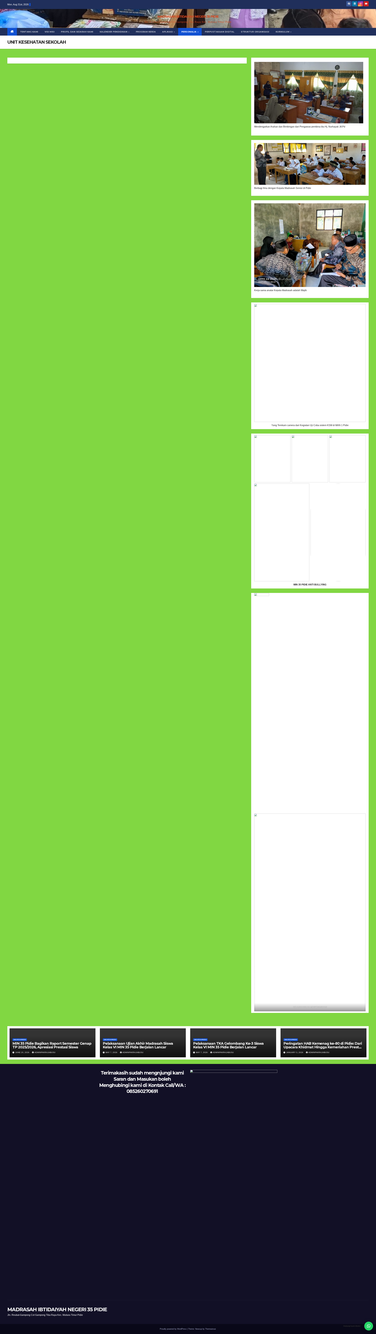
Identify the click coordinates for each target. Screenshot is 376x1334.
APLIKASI (168, 31)
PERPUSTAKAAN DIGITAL (219, 31)
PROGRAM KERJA (146, 31)
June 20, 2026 (22, 1052)
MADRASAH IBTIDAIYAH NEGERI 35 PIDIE (188, 17)
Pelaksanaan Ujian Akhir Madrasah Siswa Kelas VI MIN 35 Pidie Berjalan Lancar (138, 1045)
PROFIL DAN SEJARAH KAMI (77, 31)
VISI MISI (50, 31)
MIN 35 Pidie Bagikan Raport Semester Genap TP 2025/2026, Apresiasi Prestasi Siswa (51, 1045)
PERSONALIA (189, 31)
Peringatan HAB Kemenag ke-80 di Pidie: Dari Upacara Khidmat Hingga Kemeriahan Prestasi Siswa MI (323, 1047)
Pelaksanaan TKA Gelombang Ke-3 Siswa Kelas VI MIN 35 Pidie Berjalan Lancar (228, 1045)
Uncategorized (19, 1039)
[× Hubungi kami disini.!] (368, 1326)
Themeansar (210, 1329)
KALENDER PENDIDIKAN (114, 31)
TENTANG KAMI (29, 31)
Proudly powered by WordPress (173, 1329)
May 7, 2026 (112, 1052)
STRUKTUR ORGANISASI (255, 31)
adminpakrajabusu (45, 1052)
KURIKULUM (283, 31)
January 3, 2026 (295, 1052)
